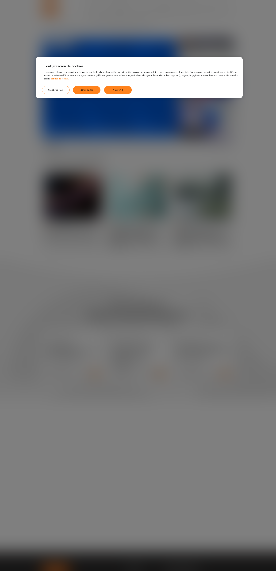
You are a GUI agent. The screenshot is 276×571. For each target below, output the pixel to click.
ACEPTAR (118, 90)
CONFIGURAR (55, 90)
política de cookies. (60, 79)
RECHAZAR (86, 90)
